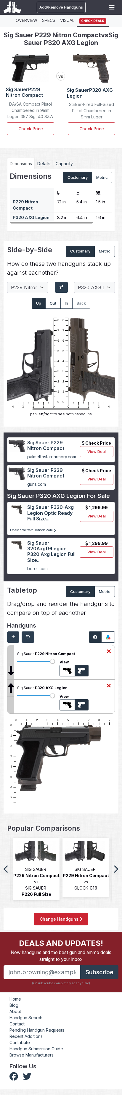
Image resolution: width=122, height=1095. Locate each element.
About (15, 1011)
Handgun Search (25, 1017)
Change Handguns (60, 919)
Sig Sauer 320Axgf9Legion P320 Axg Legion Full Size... (51, 551)
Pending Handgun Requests (36, 1030)
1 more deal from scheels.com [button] (32, 530)
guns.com (36, 484)
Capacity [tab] (64, 163)
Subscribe (99, 972)
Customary (78, 177)
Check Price (30, 128)
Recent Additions (26, 1036)
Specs (48, 20)
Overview (26, 20)
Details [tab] (43, 163)
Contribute (19, 1042)
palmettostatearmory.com (51, 456)
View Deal (96, 451)
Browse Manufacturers (31, 1054)
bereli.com (37, 568)
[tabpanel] (61, 198)
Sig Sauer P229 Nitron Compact (45, 445)
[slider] (52, 661)
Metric (102, 177)
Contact (17, 1023)
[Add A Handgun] (13, 637)
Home (15, 998)
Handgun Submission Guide (36, 1048)
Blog (13, 1005)
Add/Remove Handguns (61, 7)
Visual (67, 20)
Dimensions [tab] (21, 163)
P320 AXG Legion (31, 217)
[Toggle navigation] (111, 7)
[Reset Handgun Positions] (28, 637)
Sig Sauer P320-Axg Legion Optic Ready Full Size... (50, 512)
